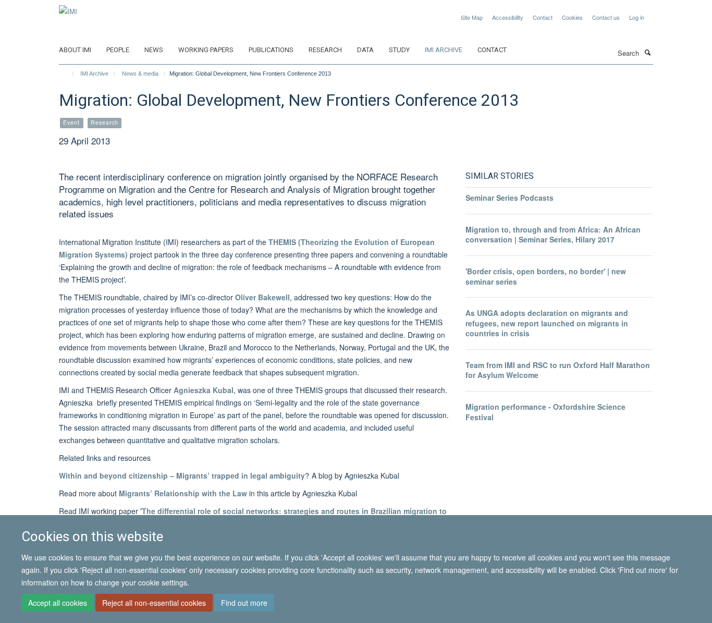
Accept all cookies (57, 602)
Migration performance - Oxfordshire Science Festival (545, 411)
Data (365, 50)
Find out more (244, 602)
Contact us (606, 17)
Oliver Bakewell (262, 297)
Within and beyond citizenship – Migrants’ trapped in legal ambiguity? (184, 475)
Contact (543, 17)
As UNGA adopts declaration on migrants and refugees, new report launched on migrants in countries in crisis (546, 323)
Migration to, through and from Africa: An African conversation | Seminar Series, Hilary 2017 (553, 234)
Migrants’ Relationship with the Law (183, 493)
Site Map (472, 17)
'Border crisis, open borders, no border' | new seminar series (545, 276)
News (153, 50)
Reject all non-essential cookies (154, 602)
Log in (636, 17)
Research (325, 50)
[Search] (647, 52)
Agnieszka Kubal (204, 390)
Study (399, 50)
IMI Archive (443, 50)
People (117, 50)
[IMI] (68, 8)
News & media (140, 73)
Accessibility (507, 17)
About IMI (75, 50)
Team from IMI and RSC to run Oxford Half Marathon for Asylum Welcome (557, 370)
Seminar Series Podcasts (509, 197)
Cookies (572, 17)
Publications (271, 50)
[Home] (68, 73)
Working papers (206, 50)
